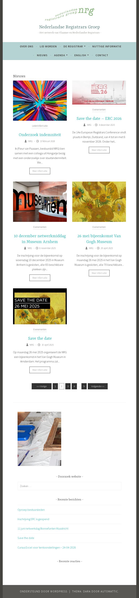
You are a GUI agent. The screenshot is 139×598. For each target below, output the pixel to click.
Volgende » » (97, 386)
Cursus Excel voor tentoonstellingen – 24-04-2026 (47, 547)
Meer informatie (39, 171)
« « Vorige (42, 386)
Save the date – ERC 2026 (99, 118)
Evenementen (99, 109)
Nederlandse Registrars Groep (69, 27)
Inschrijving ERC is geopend (33, 519)
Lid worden (48, 46)
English (80, 55)
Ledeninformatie (40, 125)
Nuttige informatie (106, 46)
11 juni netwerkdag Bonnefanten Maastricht (43, 528)
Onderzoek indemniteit (40, 135)
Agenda (59, 55)
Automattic (109, 591)
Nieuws (42, 55)
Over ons (26, 46)
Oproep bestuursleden (31, 509)
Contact (102, 55)
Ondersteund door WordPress (43, 591)
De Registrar (73, 46)
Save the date (40, 338)
